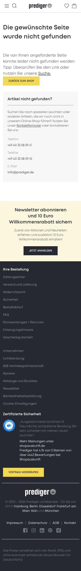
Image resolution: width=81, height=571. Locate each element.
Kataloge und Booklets (20, 381)
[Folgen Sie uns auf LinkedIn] (42, 530)
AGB (56, 523)
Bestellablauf (13, 307)
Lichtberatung (13, 358)
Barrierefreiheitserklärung (22, 396)
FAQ (6, 315)
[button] (41, 250)
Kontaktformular (29, 126)
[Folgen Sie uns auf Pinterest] (50, 530)
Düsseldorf (47, 506)
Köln (34, 511)
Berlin (34, 506)
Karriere (9, 373)
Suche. (44, 73)
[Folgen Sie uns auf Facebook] (25, 530)
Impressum (15, 523)
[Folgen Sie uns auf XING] (58, 530)
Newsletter (11, 389)
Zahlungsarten (14, 277)
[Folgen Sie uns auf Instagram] (33, 530)
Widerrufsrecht (14, 292)
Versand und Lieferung (20, 285)
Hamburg (21, 506)
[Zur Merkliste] (66, 6)
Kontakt (70, 523)
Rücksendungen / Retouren (23, 322)
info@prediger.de (21, 172)
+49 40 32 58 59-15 (20, 159)
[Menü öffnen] (7, 6)
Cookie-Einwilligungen (20, 404)
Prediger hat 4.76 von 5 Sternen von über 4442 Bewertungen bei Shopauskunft (45, 455)
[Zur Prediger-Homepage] (40, 6)
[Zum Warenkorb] (74, 6)
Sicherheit (10, 300)
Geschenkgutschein (18, 337)
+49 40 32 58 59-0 (20, 145)
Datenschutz (38, 523)
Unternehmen (13, 351)
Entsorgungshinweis (18, 330)
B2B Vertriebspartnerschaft (23, 366)
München (52, 511)
